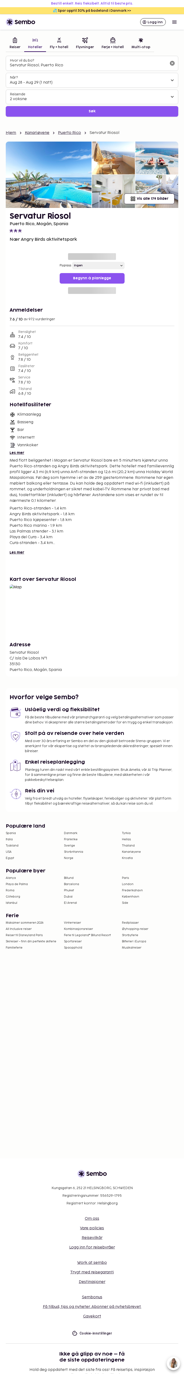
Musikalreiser (131, 948)
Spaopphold (73, 948)
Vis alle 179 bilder (152, 198)
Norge (68, 858)
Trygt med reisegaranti (92, 1272)
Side (125, 903)
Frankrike (71, 839)
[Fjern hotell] (172, 63)
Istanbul (11, 903)
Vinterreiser (72, 923)
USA (9, 852)
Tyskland (12, 845)
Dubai (68, 897)
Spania (11, 833)
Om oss (92, 1218)
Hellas (126, 839)
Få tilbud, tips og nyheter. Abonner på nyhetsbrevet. (92, 1307)
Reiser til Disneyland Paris (24, 935)
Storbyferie (130, 935)
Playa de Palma (17, 884)
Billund (69, 878)
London (127, 884)
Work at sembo (92, 1262)
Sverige (69, 845)
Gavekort (92, 1316)
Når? (14, 77)
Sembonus (92, 1297)
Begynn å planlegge (92, 278)
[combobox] (88, 65)
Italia (9, 839)
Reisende (17, 94)
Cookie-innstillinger (96, 1333)
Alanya (11, 878)
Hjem (11, 133)
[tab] (15, 43)
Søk (92, 111)
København (130, 897)
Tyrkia (126, 833)
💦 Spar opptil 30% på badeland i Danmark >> (92, 11)
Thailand (128, 845)
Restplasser (130, 923)
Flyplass (65, 265)
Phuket (69, 890)
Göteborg (13, 897)
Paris (125, 878)
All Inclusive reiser (19, 929)
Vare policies (92, 1228)
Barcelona (71, 884)
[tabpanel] (92, 86)
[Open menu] (174, 22)
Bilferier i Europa (134, 941)
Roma (10, 890)
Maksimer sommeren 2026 (25, 923)
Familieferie (14, 948)
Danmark (70, 833)
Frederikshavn (132, 890)
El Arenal (70, 903)
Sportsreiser (73, 941)
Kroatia (127, 858)
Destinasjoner (92, 1282)
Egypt (10, 858)
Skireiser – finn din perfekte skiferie (31, 941)
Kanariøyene (37, 133)
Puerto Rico (69, 133)
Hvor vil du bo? (22, 60)
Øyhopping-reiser (135, 929)
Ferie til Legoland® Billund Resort (87, 935)
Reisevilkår (92, 1238)
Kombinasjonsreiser (78, 929)
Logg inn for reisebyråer (92, 1247)
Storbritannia (73, 852)
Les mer (17, 452)
